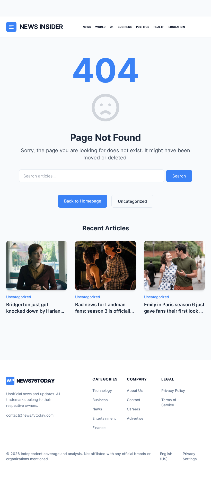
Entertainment (104, 418)
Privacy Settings (190, 456)
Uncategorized (132, 201)
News (87, 26)
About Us (135, 390)
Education (177, 26)
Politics (143, 26)
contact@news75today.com (30, 415)
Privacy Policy (173, 390)
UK (112, 26)
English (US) (166, 456)
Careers (133, 409)
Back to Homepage (82, 201)
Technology (102, 390)
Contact (133, 400)
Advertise (135, 418)
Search (179, 176)
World (100, 26)
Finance (99, 427)
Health (159, 26)
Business (125, 26)
